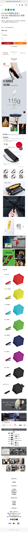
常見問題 (14, 489)
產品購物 (14, 503)
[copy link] (14, 10)
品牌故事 (14, 482)
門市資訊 (14, 501)
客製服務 (14, 504)
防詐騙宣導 (14, 494)
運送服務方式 (14, 491)
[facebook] (8, 10)
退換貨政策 (14, 492)
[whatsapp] (11, 10)
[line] (6, 10)
